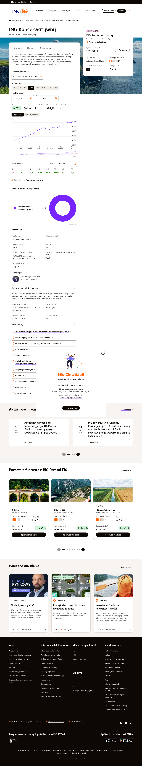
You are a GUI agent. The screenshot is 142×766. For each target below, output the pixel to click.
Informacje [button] (17, 229)
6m (25, 88)
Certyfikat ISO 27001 (116, 750)
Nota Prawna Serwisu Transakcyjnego (48, 750)
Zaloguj (121, 11)
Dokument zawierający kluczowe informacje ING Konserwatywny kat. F (42, 332)
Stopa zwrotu (17, 115)
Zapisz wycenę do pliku (34, 180)
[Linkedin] (131, 723)
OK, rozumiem (71, 408)
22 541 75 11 (89, 722)
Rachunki (18, 375)
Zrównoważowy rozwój (23, 393)
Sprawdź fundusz (29, 535)
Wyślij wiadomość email (56, 722)
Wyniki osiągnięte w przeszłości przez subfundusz (34, 338)
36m (37, 88)
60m (43, 88)
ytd (50, 88)
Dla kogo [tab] (30, 48)
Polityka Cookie (69, 750)
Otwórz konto (109, 11)
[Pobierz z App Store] (111, 741)
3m (20, 88)
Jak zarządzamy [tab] (45, 48)
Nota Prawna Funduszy (25, 750)
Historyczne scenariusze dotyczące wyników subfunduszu (37, 343)
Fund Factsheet (21, 355)
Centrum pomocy (89, 11)
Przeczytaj (45, 442)
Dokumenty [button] (17, 324)
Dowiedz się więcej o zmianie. (71, 398)
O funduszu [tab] (18, 48)
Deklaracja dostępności (78, 753)
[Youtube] (126, 723)
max (56, 88)
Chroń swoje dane (61, 753)
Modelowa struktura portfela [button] (25, 188)
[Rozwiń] (57, 11)
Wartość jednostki (31, 115)
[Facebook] (121, 723)
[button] (23, 98)
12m (31, 88)
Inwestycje (66, 11)
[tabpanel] (44, 59)
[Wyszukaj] (129, 11)
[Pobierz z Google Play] (126, 741)
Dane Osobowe (102, 750)
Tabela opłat (20, 387)
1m (14, 88)
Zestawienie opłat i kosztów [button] (25, 288)
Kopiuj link (17, 180)
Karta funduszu (21, 349)
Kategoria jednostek (19, 72)
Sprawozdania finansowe (24, 381)
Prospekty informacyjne (24, 370)
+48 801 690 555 (77, 722)
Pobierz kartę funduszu (97, 42)
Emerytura (52, 11)
